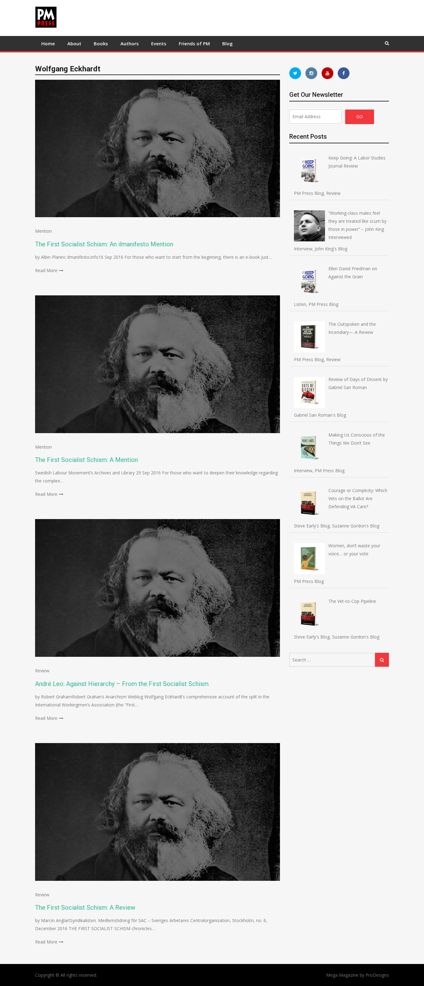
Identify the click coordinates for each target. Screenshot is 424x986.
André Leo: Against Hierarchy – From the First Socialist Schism (122, 684)
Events (158, 43)
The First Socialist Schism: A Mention (86, 460)
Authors (129, 43)
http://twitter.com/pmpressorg (295, 73)
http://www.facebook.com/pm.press (344, 73)
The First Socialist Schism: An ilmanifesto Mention (104, 244)
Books (101, 43)
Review (42, 671)
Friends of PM (194, 43)
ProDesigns (377, 975)
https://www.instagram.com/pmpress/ (311, 73)
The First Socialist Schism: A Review (85, 907)
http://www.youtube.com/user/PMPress (327, 73)
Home (48, 43)
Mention (43, 231)
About (74, 43)
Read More (46, 270)
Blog (227, 43)
